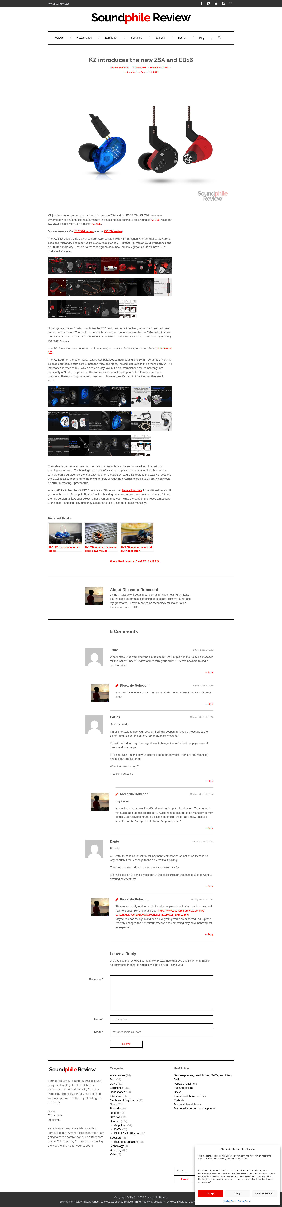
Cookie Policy (230, 1201)
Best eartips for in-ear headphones (195, 1108)
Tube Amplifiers (183, 1087)
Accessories (117, 1075)
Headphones (84, 37)
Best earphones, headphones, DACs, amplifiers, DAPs (203, 1077)
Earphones (111, 37)
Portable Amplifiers (185, 1083)
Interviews (116, 1096)
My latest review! (58, 3)
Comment (96, 979)
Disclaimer (54, 1119)
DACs (117, 1129)
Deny (237, 1193)
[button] (231, 4)
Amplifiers (120, 1125)
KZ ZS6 (155, 219)
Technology (117, 1146)
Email (98, 1031)
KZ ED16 (144, 561)
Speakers (136, 37)
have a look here (132, 490)
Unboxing (115, 1150)
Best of (182, 37)
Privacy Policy (243, 1201)
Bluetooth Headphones (187, 1104)
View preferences (264, 1193)
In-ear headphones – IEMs (190, 1096)
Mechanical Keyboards (124, 1100)
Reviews (58, 37)
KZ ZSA (155, 561)
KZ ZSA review (113, 231)
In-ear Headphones (121, 561)
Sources (160, 37)
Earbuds (179, 1100)
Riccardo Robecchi (119, 67)
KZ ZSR (96, 223)
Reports (115, 1112)
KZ (135, 561)
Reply (210, 672)
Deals (113, 1083)
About (51, 1111)
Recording (116, 1108)
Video (113, 1154)
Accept (210, 1193)
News (166, 67)
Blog (202, 38)
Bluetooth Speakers (126, 1141)
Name (98, 1019)
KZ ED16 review (84, 231)
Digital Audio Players (127, 1133)
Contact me (55, 1115)
